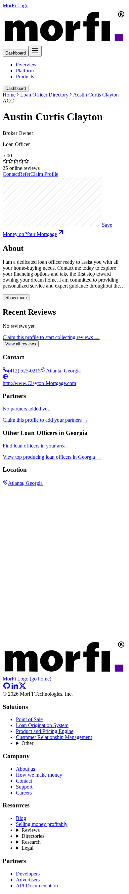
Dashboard (15, 53)
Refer (24, 174)
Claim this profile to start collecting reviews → (51, 337)
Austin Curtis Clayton (96, 94)
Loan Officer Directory (44, 94)
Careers (24, 793)
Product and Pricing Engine (44, 731)
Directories (33, 836)
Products (25, 76)
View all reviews (20, 343)
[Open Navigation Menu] (35, 51)
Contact (11, 174)
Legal (27, 848)
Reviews (31, 830)
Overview (26, 64)
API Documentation (37, 885)
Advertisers (28, 879)
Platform (25, 70)
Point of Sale (29, 719)
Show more (16, 297)
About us (25, 769)
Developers (28, 873)
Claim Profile (44, 174)
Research (31, 842)
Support (24, 787)
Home (9, 94)
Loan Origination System (42, 725)
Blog (21, 818)
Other (27, 743)
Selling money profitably (41, 824)
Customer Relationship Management (54, 737)
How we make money (39, 775)
